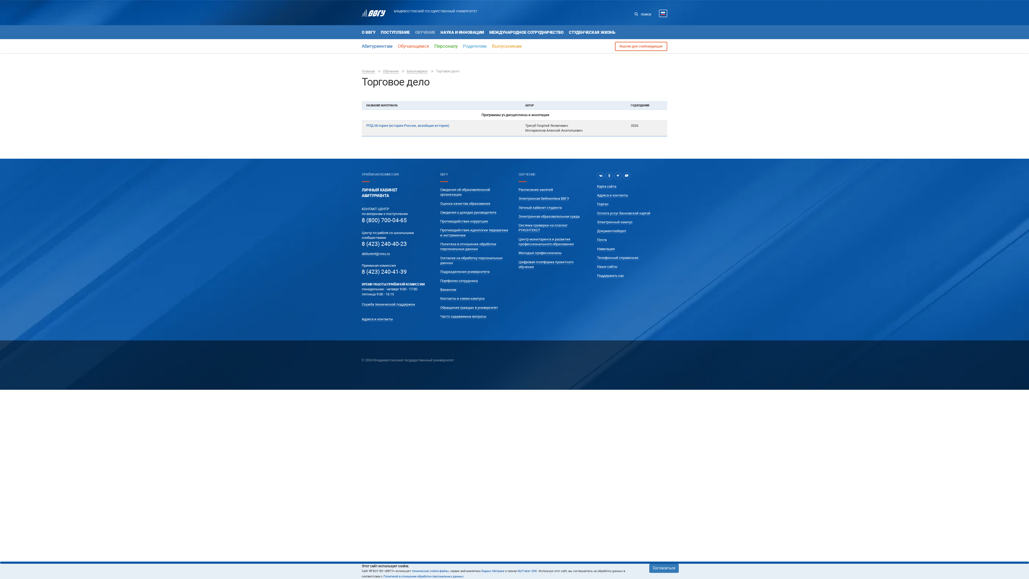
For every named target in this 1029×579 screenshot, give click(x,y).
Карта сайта (606, 186)
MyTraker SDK (527, 571)
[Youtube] (626, 175)
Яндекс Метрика (492, 571)
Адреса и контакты (377, 319)
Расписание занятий (536, 190)
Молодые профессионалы (540, 253)
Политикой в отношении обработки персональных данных (423, 576)
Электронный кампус (615, 222)
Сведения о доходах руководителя (468, 212)
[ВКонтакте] (601, 175)
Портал (603, 204)
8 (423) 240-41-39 (384, 272)
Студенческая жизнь (592, 32)
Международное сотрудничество (526, 32)
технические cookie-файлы (430, 571)
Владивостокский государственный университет (436, 11)
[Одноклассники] (609, 175)
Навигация (606, 249)
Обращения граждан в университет (469, 308)
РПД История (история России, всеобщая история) (407, 126)
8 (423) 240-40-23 (384, 244)
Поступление (395, 32)
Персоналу (446, 46)
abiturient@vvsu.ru (376, 254)
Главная (368, 71)
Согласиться (664, 568)
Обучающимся (413, 46)
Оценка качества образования (465, 204)
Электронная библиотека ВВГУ (544, 198)
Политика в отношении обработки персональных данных (468, 246)
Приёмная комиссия (380, 174)
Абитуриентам (377, 46)
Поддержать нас (610, 276)
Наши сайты (607, 267)
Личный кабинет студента (540, 208)
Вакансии (448, 290)
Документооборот (611, 231)
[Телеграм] (618, 175)
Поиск (645, 14)
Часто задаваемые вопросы (463, 316)
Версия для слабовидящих (641, 46)
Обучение (425, 32)
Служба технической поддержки (388, 304)
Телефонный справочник (618, 258)
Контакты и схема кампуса (462, 298)
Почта (602, 240)
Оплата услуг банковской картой (623, 213)
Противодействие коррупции (464, 221)
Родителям (475, 46)
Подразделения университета (465, 272)
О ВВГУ (368, 32)
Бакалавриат (417, 71)
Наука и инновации (462, 32)
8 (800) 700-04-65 (384, 220)
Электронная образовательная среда (549, 216)
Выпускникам (507, 46)
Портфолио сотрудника (459, 281)
